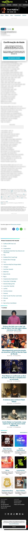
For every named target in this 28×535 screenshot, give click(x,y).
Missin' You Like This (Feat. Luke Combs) (12, 295)
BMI (25, 190)
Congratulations (7, 248)
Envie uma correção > (16, 224)
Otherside (5, 298)
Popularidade (18, 15)
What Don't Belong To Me (9, 283)
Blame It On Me (6, 274)
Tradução (9, 29)
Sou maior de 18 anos (14, 58)
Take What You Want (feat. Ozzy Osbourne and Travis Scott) (13, 251)
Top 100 (9, 5)
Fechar (14, 526)
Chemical (5, 293)
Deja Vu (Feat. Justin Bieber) (9, 303)
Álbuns (6, 15)
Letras (2, 15)
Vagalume (7, 1)
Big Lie (4, 276)
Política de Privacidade (19, 504)
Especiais (3, 501)
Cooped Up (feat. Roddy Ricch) (10, 279)
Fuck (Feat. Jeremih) (8, 269)
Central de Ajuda (18, 501)
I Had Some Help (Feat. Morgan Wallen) (12, 264)
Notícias (24, 15)
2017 (7, 201)
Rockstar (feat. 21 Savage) (9, 259)
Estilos (15, 5)
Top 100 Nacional (5, 504)
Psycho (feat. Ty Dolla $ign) (9, 281)
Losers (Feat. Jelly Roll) (8, 286)
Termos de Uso (17, 502)
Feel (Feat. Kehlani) (7, 291)
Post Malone (12, 9)
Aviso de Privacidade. (14, 524)
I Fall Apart (5, 267)
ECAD (2, 202)
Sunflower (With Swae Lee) (9, 243)
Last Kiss (5, 288)
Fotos (11, 15)
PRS (12, 190)
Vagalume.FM (23, 432)
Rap (15, 11)
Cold (4, 300)
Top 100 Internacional (6, 506)
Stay (4, 255)
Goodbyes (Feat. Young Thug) (10, 257)
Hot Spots (3, 502)
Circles (4, 246)
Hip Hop (11, 11)
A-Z (20, 5)
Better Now (6, 271)
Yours (4, 262)
